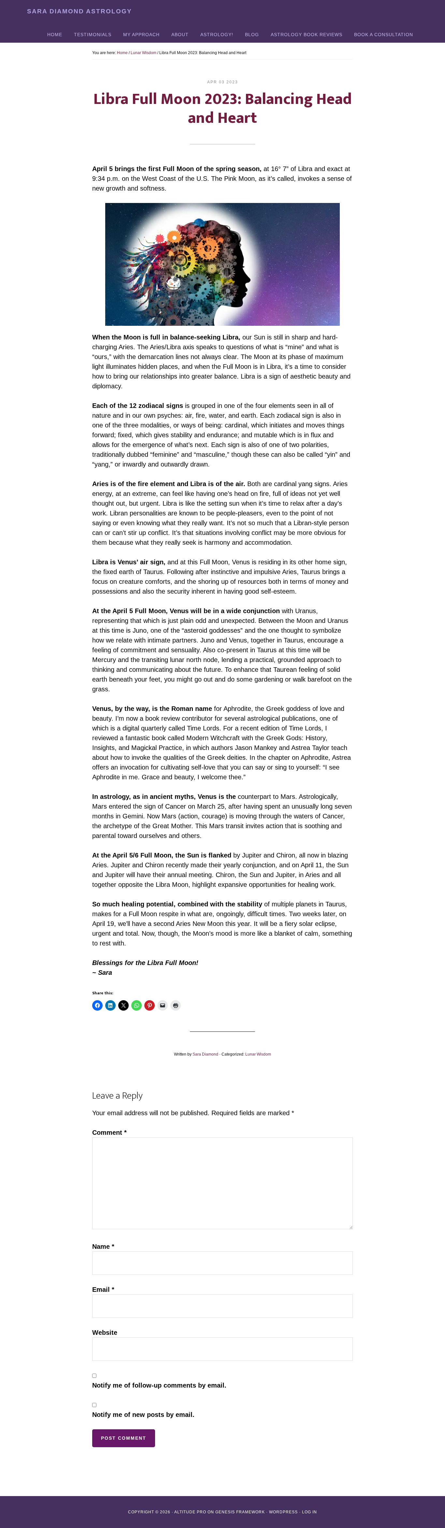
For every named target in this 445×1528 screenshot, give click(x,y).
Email (103, 1289)
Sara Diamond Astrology (79, 11)
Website (104, 1332)
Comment (109, 1132)
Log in (309, 1512)
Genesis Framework (240, 1512)
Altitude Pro (190, 1512)
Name (103, 1246)
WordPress (283, 1512)
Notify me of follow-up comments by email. (159, 1385)
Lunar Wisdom (258, 1054)
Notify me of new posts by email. (143, 1414)
